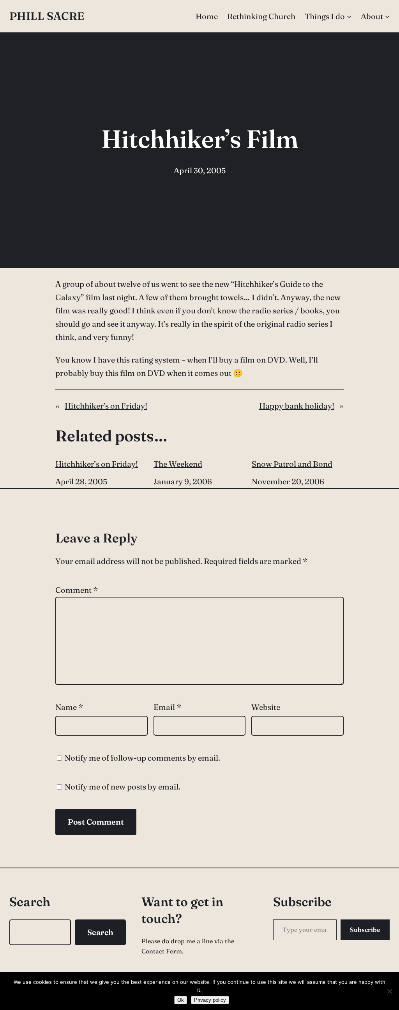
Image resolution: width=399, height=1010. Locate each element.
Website (265, 707)
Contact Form (161, 951)
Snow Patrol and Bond (292, 464)
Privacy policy (210, 1000)
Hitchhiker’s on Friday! (106, 406)
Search (100, 932)
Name (69, 707)
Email (167, 707)
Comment (76, 590)
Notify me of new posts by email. (122, 786)
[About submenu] (387, 16)
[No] (389, 991)
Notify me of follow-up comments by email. (142, 758)
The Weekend (178, 464)
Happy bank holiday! (296, 406)
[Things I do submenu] (349, 16)
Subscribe (365, 930)
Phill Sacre (46, 16)
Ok (180, 1000)
